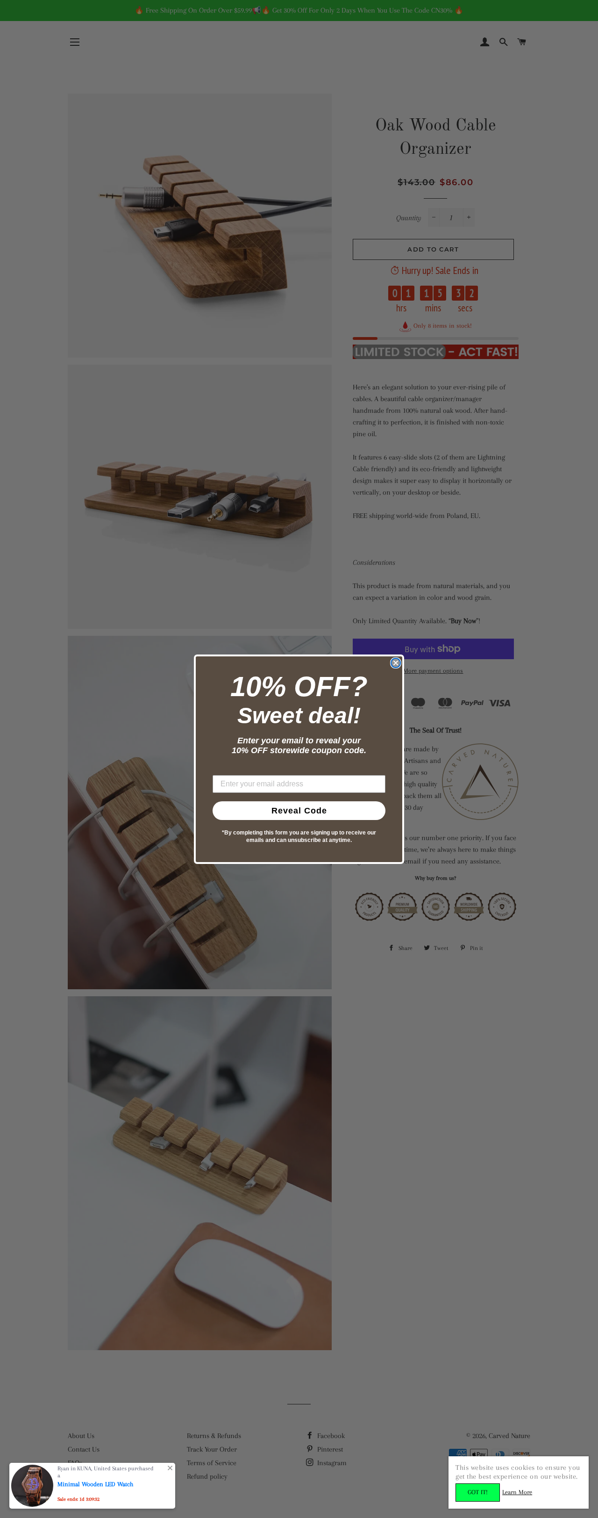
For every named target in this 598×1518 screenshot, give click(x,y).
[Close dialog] (395, 663)
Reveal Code (299, 810)
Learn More (517, 1492)
